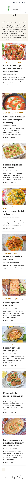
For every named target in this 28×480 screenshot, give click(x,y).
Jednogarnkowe (18, 206)
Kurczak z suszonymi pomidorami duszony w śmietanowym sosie (13, 443)
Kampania (16, 112)
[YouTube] (22, 2)
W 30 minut (10, 113)
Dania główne (6, 62)
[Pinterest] (19, 2)
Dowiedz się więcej (9, 88)
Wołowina (25, 299)
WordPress (3, 476)
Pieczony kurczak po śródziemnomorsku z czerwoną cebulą (12, 68)
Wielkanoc (12, 299)
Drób (12, 62)
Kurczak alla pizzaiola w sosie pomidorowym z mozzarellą (13, 119)
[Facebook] (14, 2)
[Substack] (25, 2)
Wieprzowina (17, 161)
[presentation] (14, 51)
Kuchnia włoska (18, 62)
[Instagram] (16, 2)
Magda (7, 74)
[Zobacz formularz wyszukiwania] (25, 12)
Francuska (16, 344)
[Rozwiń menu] (25, 8)
